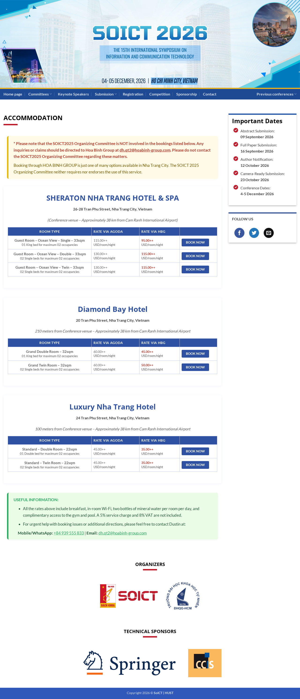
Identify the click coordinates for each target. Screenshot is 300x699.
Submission (104, 94)
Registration (133, 94)
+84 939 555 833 (69, 533)
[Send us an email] (269, 233)
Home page (13, 94)
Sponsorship (186, 94)
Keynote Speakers (73, 94)
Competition (159, 94)
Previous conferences (275, 94)
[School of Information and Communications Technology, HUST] (129, 596)
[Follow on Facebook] (239, 233)
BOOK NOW (195, 242)
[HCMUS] (182, 596)
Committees (38, 94)
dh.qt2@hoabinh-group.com (145, 150)
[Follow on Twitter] (254, 233)
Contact (209, 94)
